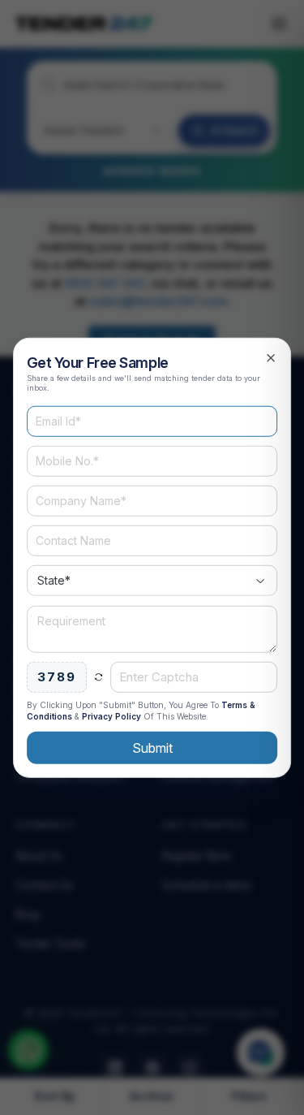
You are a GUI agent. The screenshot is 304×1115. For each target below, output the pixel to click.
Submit (152, 748)
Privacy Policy (111, 716)
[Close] (270, 357)
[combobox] (152, 579)
